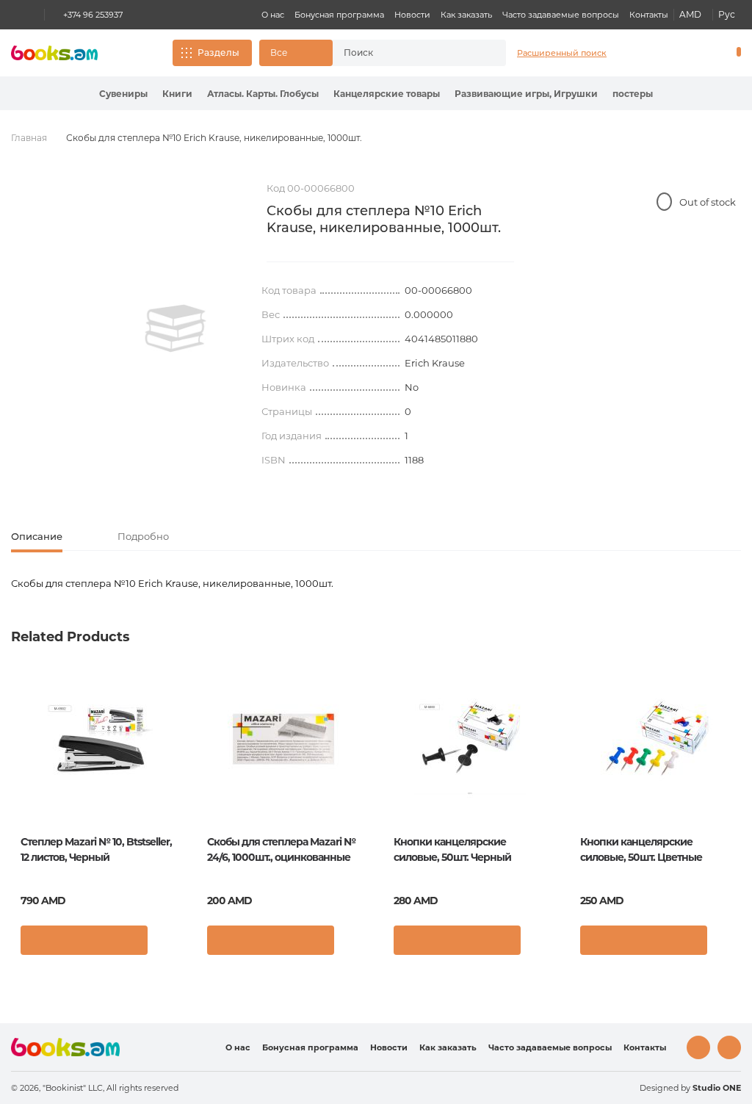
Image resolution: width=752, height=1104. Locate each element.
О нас (272, 15)
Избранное (700, 52)
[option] (175, 328)
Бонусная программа (339, 15)
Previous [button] (23, 781)
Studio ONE (717, 1088)
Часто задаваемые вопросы (560, 15)
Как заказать (466, 15)
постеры (632, 93)
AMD (690, 14)
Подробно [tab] (143, 536)
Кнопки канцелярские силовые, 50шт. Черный (452, 849)
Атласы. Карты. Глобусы (263, 93)
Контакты (648, 15)
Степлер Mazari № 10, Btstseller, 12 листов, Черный (96, 849)
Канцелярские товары (386, 93)
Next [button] (728, 781)
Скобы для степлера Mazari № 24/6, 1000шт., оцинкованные (281, 849)
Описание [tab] (36, 536)
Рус (726, 14)
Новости (412, 15)
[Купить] (84, 940)
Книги (177, 93)
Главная (29, 137)
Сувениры (123, 93)
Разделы (218, 52)
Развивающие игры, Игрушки (526, 93)
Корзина (735, 52)
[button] (296, 53)
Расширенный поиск (562, 53)
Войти (675, 52)
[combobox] (406, 53)
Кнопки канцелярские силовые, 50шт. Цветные (641, 849)
